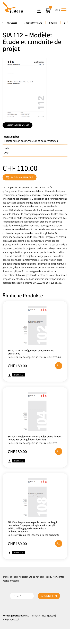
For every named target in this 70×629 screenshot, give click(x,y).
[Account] (39, 10)
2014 (6, 152)
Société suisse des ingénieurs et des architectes (31, 141)
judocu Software (33, 23)
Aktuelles (12, 23)
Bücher (53, 23)
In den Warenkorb (22, 177)
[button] (58, 365)
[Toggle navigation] (63, 10)
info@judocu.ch (11, 619)
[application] (69, 628)
